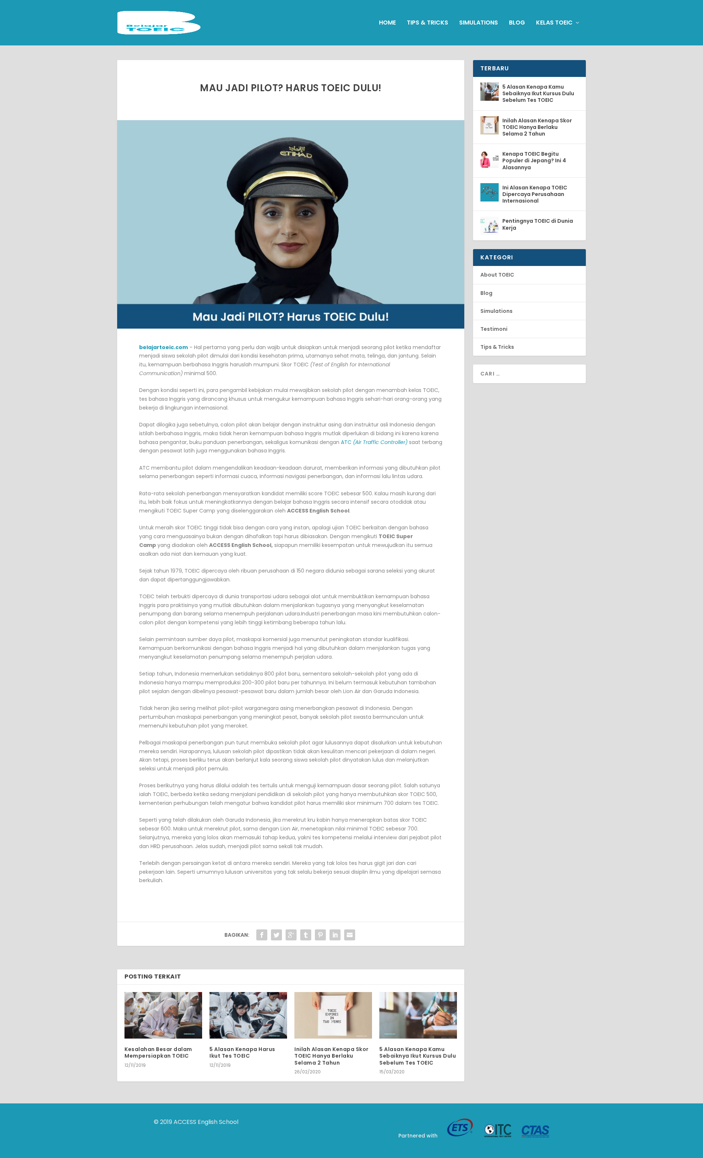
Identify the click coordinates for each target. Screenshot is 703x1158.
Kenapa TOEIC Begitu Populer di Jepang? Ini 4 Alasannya (534, 160)
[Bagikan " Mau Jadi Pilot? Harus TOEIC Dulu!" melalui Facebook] (261, 935)
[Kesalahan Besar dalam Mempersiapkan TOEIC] (163, 1015)
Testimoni (493, 329)
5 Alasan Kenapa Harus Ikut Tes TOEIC (242, 1052)
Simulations (478, 23)
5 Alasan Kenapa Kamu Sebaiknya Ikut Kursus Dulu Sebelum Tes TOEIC (417, 1056)
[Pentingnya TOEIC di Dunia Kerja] (489, 226)
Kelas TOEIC (554, 23)
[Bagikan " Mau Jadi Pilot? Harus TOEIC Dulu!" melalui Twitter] (276, 935)
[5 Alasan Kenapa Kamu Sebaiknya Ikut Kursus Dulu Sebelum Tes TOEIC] (418, 1015)
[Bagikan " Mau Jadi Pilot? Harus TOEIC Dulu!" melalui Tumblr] (305, 935)
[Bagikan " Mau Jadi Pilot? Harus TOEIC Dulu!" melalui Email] (349, 935)
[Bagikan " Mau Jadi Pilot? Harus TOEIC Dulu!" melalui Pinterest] (320, 935)
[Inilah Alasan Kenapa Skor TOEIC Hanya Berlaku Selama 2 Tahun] (333, 1015)
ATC (374, 442)
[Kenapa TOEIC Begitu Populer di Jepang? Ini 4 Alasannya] (489, 158)
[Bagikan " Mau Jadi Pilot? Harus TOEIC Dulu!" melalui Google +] (291, 935)
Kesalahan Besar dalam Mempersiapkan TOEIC (158, 1052)
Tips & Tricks (427, 23)
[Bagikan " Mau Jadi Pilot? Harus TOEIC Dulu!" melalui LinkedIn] (335, 935)
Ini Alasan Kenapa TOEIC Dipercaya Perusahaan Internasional (534, 194)
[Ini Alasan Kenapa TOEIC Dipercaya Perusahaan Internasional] (489, 192)
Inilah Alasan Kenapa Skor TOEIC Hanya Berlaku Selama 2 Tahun (331, 1056)
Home (387, 23)
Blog (517, 23)
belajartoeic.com (163, 347)
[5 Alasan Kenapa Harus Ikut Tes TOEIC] (248, 1015)
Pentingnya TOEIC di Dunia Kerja (537, 224)
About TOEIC (497, 274)
